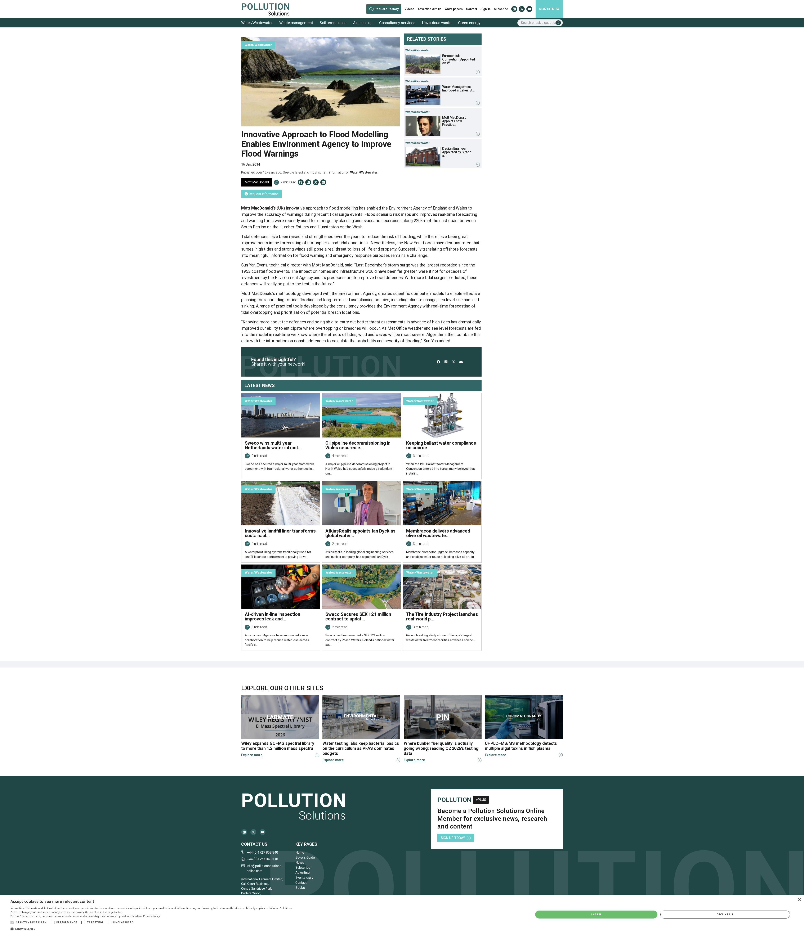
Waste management (296, 23)
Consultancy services (397, 23)
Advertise (302, 873)
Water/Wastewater (257, 23)
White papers (454, 9)
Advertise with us (429, 9)
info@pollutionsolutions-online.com (265, 868)
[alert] (402, 914)
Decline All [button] (725, 914)
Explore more (252, 755)
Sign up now (549, 9)
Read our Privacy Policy (146, 916)
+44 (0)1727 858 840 (262, 852)
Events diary (304, 878)
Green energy (469, 23)
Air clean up (362, 23)
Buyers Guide (305, 857)
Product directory (386, 9)
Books (300, 888)
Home (299, 852)
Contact (471, 9)
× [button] (799, 899)
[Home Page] (265, 9)
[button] (12, 922)
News (299, 863)
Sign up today (453, 838)
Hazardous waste (436, 23)
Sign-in (486, 9)
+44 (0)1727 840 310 (262, 859)
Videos (409, 9)
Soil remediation (333, 23)
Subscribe (501, 9)
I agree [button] (596, 914)
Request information (263, 194)
